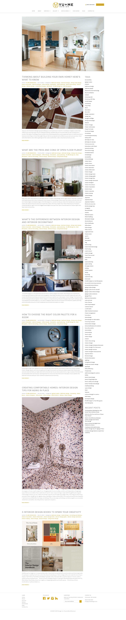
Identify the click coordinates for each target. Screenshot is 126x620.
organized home (89, 231)
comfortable (88, 308)
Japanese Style (89, 199)
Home (33, 11)
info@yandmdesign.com (91, 601)
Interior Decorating (71, 84)
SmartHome (88, 257)
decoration (87, 109)
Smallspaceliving (89, 385)
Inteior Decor (88, 161)
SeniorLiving (88, 244)
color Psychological (90, 304)
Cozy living (87, 105)
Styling (62, 395)
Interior (87, 338)
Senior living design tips (91, 379)
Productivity (88, 371)
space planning (61, 84)
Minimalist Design (89, 219)
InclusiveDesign (89, 159)
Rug (86, 242)
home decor (88, 315)
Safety (86, 375)
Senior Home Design (90, 377)
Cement (87, 94)
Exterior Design (89, 124)
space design (88, 388)
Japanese (87, 197)
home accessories (89, 144)
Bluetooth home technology (92, 90)
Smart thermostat (89, 255)
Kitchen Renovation (90, 358)
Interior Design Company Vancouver (94, 345)
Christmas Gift (88, 97)
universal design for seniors (92, 394)
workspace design (89, 398)
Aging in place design (90, 287)
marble (87, 212)
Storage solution (89, 266)
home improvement (90, 321)
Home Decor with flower (91, 146)
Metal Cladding (89, 216)
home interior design (90, 323)
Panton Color (88, 234)
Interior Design (43, 156)
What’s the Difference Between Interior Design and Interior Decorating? (51, 220)
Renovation (53, 84)
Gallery (55, 11)
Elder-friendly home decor (91, 311)
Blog (83, 11)
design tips (88, 116)
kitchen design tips (90, 206)
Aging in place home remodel (92, 289)
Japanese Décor (89, 353)
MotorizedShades (89, 223)
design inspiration (89, 114)
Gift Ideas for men (89, 139)
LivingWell (87, 208)
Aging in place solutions (91, 293)
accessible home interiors (91, 285)
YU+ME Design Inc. (59, 611)
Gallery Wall (88, 137)
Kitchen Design (30, 86)
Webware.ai (72, 611)
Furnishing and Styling (75, 515)
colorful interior (89, 306)
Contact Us (91, 11)
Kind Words (76, 11)
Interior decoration (27, 516)
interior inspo (88, 189)
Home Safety (88, 330)
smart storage (88, 253)
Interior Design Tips (90, 178)
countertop (88, 103)
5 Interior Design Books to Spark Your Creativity (51, 512)
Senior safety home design (91, 381)
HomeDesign (88, 154)
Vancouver (87, 279)
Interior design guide (61, 516)
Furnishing (73, 393)
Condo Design (65, 515)
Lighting (87, 360)
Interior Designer (36, 84)
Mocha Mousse (89, 221)
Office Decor (39, 395)
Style (86, 390)
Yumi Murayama (89, 403)
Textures (87, 392)
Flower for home (89, 129)
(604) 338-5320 (90, 4)
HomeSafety (88, 157)
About (39, 11)
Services (46, 11)
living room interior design (91, 364)
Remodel (87, 238)
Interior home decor (90, 184)
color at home (88, 300)
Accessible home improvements (93, 283)
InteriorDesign (88, 195)
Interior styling (26, 518)
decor (86, 107)
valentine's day (89, 276)
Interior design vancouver (74, 516)
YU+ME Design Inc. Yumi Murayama (62, 86)
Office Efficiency (89, 368)
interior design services (91, 349)
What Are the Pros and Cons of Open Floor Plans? (52, 150)
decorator (87, 112)
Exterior (87, 122)
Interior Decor (88, 163)
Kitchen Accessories (90, 204)
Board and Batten (89, 92)
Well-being (87, 396)
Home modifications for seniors (93, 326)
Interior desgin (88, 172)
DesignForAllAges (89, 118)
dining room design (76, 82)
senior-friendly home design (92, 383)
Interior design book (49, 516)
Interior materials (89, 191)
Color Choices (88, 302)
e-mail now (100, 4)
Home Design (88, 317)
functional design (89, 131)
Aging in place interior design (92, 291)
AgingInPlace (88, 296)
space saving (88, 264)
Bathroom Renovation (90, 298)
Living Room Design (40, 86)
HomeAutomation (89, 152)
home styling (88, 332)
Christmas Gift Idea (90, 99)
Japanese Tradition (89, 201)
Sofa (86, 259)
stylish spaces (88, 270)
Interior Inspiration (90, 186)
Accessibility (88, 80)
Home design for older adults (92, 319)
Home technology (89, 150)
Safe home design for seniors (92, 373)
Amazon (87, 84)
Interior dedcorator (38, 516)
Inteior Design (68, 395)
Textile (86, 272)
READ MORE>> (25, 140)
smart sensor (88, 251)
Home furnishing (89, 148)
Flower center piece (90, 127)
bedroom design (65, 82)
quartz (86, 236)
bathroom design (55, 82)
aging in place (55, 393)
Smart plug (88, 249)
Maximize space (89, 214)
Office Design (45, 84)
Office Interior (55, 395)
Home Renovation (89, 328)
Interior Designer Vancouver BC (93, 351)
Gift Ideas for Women (90, 142)
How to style (88, 334)
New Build (49, 86)
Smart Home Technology (91, 246)
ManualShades (88, 210)
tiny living (87, 274)
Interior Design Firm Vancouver (93, 347)
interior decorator (26, 84)
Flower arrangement (90, 313)
